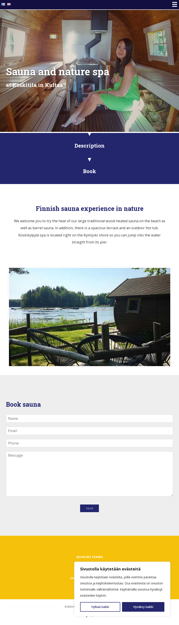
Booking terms (89, 556)
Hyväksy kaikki (143, 607)
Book (89, 171)
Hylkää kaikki (100, 607)
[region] (122, 589)
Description (89, 145)
